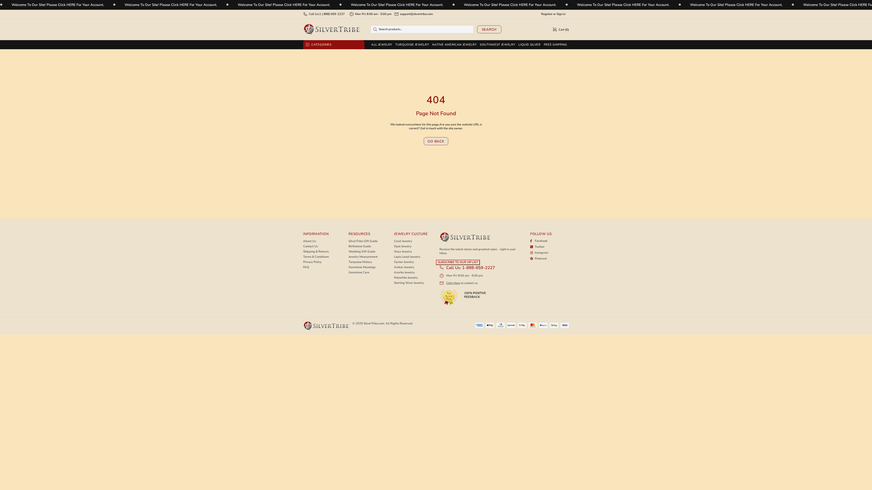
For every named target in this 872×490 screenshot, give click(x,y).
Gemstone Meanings (362, 267)
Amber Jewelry (404, 267)
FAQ (306, 267)
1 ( (332, 14)
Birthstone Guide (360, 246)
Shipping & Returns (316, 252)
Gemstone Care (359, 272)
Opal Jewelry (402, 246)
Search (489, 29)
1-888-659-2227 (478, 267)
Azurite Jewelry (404, 272)
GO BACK (436, 141)
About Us (309, 241)
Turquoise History (360, 262)
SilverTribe (331, 29)
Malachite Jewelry (406, 278)
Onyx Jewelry (403, 252)
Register (546, 14)
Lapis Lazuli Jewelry (407, 257)
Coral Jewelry (403, 241)
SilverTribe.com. (374, 323)
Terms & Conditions (316, 257)
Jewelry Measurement (363, 257)
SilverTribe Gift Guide (363, 241)
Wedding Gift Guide (362, 252)
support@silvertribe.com (416, 14)
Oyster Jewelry (404, 262)
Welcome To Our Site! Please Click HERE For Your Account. (58, 4)
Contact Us (310, 246)
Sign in (561, 14)
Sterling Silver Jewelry (409, 283)
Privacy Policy (312, 262)
